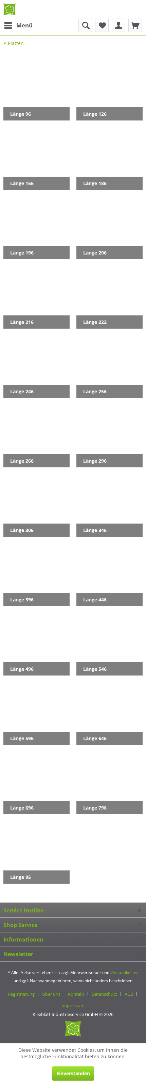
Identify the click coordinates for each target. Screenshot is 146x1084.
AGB (129, 994)
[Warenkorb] (135, 25)
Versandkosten (124, 972)
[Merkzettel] (102, 25)
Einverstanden (73, 1073)
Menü (24, 25)
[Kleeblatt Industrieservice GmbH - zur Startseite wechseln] (9, 9)
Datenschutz (104, 994)
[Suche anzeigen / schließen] (85, 25)
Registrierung (21, 994)
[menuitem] (18, 25)
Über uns (51, 994)
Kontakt (76, 994)
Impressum (73, 1005)
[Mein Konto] (118, 25)
